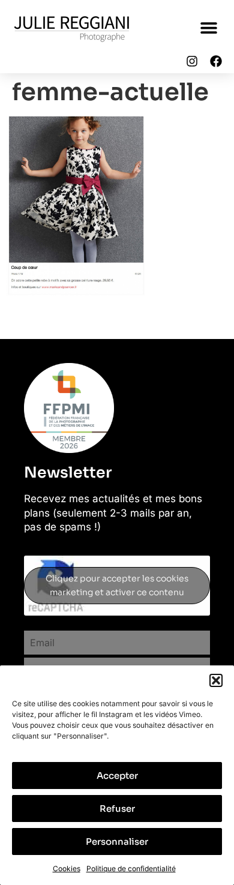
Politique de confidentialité (131, 868)
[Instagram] (192, 61)
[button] (216, 680)
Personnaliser (117, 841)
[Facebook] (216, 61)
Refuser (117, 808)
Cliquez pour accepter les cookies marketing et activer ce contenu (117, 585)
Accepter (117, 775)
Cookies (66, 868)
